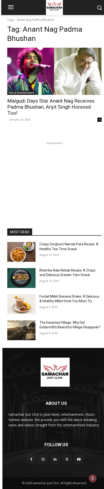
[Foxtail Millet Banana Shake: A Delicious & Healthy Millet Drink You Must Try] (21, 304)
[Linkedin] (55, 459)
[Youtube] (78, 459)
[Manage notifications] (93, 478)
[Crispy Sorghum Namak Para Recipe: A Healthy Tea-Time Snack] (21, 252)
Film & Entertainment (21, 92)
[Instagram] (43, 459)
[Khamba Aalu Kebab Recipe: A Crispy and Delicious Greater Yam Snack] (21, 278)
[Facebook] (31, 459)
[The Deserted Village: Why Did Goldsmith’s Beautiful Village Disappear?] (21, 330)
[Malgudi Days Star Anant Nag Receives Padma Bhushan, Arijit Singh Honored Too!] (54, 71)
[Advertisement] (54, 176)
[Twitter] (67, 459)
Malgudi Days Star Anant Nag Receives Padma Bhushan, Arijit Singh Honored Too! (51, 107)
